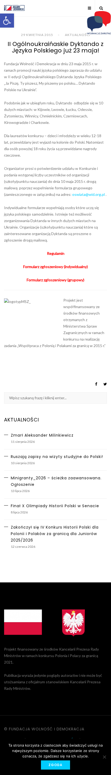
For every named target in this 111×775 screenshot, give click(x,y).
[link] (7, 21)
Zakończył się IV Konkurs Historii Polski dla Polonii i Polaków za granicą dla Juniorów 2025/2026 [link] (55, 534)
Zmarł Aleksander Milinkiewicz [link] (42, 435)
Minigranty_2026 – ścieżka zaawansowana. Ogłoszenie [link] (56, 481)
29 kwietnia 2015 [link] (37, 35)
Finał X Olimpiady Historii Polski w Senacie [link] (55, 506)
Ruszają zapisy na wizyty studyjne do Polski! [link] (57, 456)
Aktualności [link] (77, 35)
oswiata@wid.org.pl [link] (88, 194)
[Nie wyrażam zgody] (104, 757)
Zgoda (55, 765)
